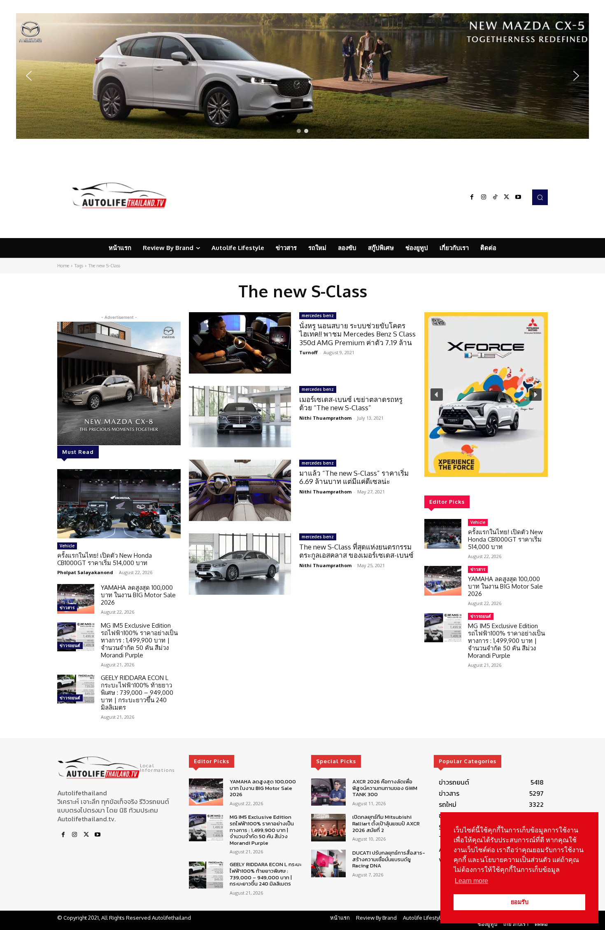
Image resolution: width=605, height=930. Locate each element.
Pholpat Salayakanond (85, 572)
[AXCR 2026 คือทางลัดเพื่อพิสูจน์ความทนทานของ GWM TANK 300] (328, 792)
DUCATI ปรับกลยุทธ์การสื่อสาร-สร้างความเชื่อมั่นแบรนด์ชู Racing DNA (388, 859)
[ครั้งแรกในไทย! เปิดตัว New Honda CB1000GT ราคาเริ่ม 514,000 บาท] (119, 503)
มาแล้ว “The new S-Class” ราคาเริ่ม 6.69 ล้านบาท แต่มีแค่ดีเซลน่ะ (354, 477)
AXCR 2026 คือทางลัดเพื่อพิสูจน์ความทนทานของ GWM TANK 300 (384, 788)
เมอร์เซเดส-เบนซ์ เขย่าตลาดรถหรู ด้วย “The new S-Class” (351, 403)
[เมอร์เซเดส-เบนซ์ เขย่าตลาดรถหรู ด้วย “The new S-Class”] (240, 416)
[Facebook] (472, 197)
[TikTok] (495, 197)
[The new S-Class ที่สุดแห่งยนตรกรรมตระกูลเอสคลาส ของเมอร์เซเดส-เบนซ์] (240, 564)
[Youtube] (518, 197)
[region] (302, 76)
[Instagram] (483, 197)
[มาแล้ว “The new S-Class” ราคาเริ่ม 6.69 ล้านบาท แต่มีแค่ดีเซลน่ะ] (240, 490)
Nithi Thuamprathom (325, 418)
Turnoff (308, 352)
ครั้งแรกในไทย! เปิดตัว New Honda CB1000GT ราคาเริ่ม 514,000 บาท (104, 559)
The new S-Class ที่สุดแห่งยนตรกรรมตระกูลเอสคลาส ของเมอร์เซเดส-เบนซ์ (356, 550)
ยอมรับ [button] (519, 902)
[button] (302, 76)
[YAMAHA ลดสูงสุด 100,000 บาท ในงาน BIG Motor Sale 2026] (75, 599)
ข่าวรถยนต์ (70, 645)
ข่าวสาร (67, 607)
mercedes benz (318, 315)
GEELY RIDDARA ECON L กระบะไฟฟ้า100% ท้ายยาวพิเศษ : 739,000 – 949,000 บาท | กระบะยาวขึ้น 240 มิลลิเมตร (137, 692)
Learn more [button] (471, 880)
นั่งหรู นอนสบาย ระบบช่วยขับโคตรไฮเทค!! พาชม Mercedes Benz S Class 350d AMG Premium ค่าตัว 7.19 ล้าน (357, 334)
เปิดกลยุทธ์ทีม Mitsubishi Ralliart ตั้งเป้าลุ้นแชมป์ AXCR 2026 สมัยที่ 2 (386, 823)
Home (63, 266)
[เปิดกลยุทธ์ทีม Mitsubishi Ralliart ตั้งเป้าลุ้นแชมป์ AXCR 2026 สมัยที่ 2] (328, 827)
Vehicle (67, 546)
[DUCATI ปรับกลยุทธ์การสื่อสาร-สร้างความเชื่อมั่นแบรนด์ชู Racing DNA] (328, 863)
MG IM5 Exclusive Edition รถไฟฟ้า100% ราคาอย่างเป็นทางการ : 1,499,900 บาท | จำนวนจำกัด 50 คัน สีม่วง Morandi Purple (139, 640)
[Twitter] (506, 197)
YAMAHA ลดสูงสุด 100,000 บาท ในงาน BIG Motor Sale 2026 (138, 595)
